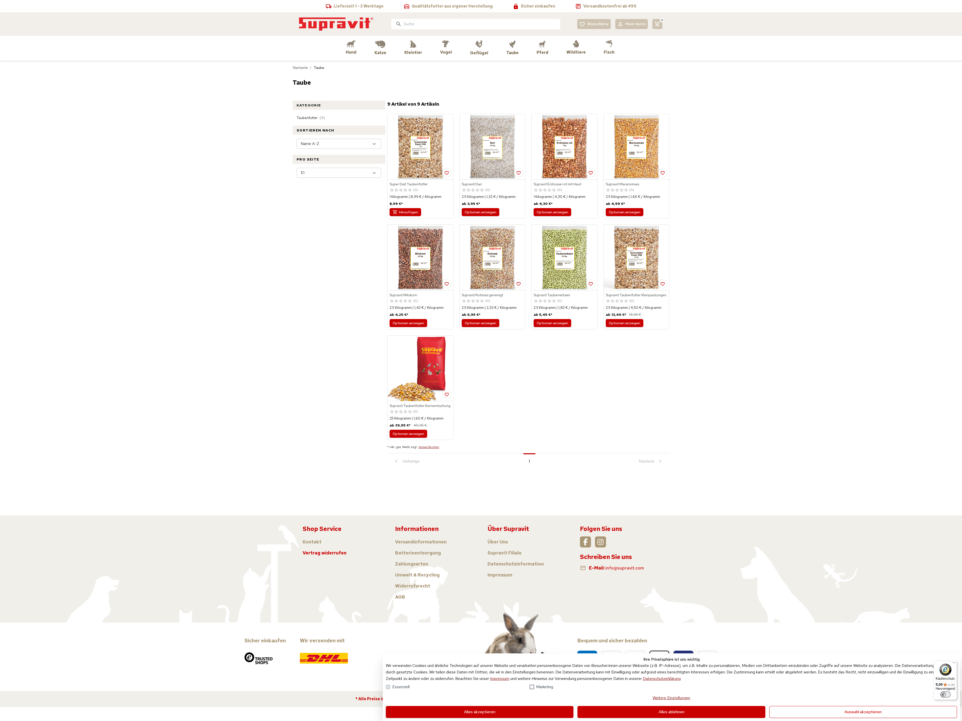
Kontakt (312, 542)
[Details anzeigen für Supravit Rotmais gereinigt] (492, 257)
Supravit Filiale (505, 553)
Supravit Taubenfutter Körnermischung (420, 405)
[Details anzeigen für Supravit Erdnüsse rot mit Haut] (564, 147)
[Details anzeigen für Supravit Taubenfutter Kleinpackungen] (636, 257)
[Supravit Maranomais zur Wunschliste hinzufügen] (662, 172)
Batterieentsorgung (418, 553)
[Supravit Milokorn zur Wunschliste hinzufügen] (446, 283)
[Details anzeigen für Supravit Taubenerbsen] (564, 257)
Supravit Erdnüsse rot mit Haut (557, 184)
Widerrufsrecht (412, 586)
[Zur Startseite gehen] (336, 24)
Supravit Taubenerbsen (552, 295)
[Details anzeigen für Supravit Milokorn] (420, 257)
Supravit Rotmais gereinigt (482, 295)
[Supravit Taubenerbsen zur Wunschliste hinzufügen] (590, 283)
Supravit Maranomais (622, 184)
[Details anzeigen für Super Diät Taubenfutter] (420, 147)
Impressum (499, 678)
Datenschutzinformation (516, 564)
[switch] (945, 694)
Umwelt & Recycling (417, 575)
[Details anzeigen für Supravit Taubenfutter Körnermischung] (420, 368)
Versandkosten (428, 447)
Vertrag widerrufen (324, 553)
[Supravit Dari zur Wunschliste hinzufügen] (518, 172)
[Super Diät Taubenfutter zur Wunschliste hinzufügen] (446, 172)
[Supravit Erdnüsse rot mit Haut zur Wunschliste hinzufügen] (590, 172)
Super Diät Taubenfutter (409, 184)
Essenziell (401, 686)
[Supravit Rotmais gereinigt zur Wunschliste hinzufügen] (518, 283)
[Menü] (954, 664)
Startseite (300, 67)
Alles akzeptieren (479, 711)
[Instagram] (600, 541)
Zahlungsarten (411, 564)
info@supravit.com (625, 568)
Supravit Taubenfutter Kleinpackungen (636, 295)
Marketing (544, 686)
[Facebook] (585, 541)
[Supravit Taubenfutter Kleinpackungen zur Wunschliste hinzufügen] (662, 283)
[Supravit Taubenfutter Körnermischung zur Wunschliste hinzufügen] (446, 394)
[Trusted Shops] (259, 658)
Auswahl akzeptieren (863, 711)
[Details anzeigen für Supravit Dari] (492, 147)
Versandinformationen (421, 542)
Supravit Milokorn (403, 295)
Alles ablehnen (671, 711)
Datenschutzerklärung (662, 678)
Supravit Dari (472, 184)
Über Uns (498, 542)
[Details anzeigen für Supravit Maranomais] (636, 147)
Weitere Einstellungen (671, 697)
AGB (400, 597)
